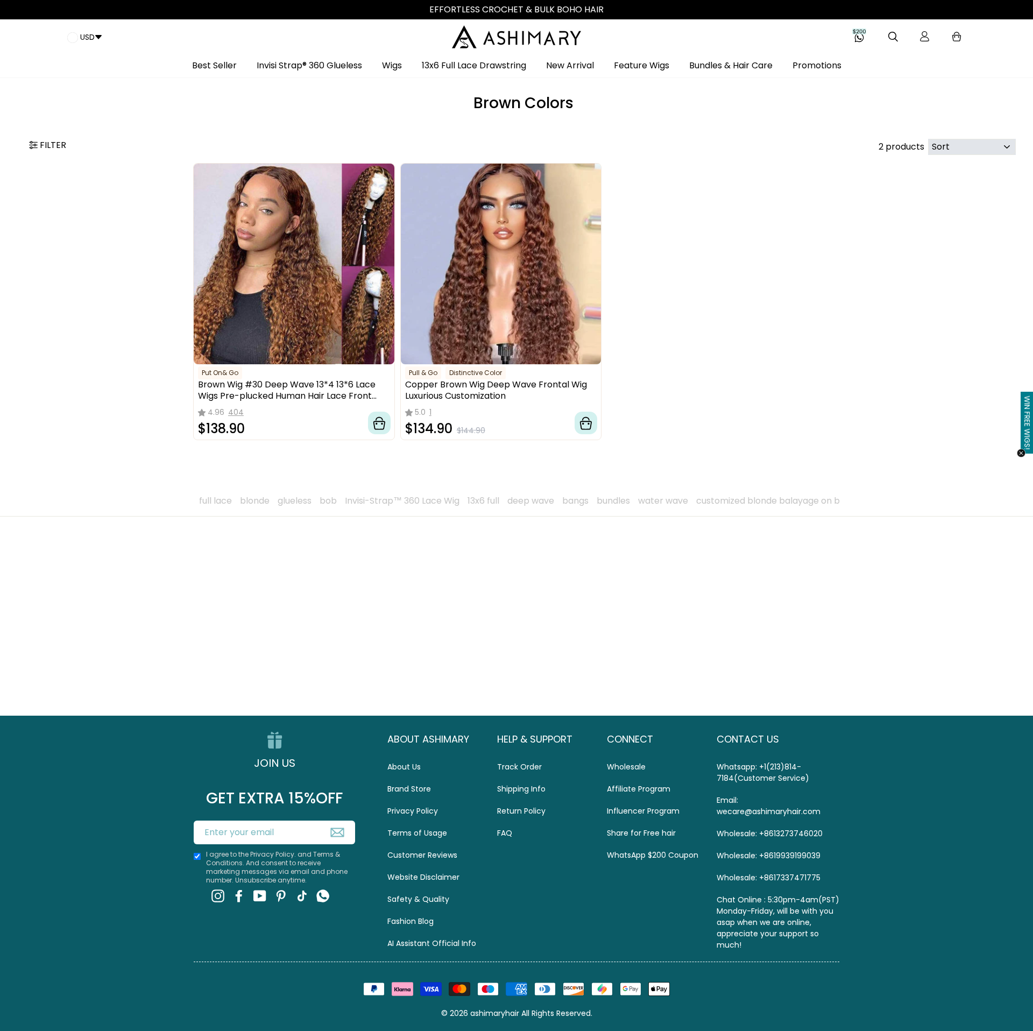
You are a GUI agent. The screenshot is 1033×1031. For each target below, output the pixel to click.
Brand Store (409, 788)
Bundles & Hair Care (731, 65)
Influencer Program (643, 811)
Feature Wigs (641, 65)
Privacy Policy (412, 811)
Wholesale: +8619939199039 (768, 855)
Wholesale (626, 766)
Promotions (817, 65)
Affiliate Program (638, 788)
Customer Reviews (422, 855)
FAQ (504, 833)
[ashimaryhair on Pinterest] (280, 896)
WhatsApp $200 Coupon (652, 855)
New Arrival (570, 65)
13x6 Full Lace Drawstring (474, 65)
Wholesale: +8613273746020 (770, 833)
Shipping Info (521, 788)
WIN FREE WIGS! (1027, 423)
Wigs (392, 65)
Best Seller (214, 65)
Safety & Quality (418, 899)
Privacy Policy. (273, 854)
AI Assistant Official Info (431, 943)
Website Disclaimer (423, 877)
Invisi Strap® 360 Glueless (309, 65)
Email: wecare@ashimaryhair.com (768, 806)
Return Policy (521, 811)
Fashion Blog (410, 921)
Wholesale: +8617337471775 (768, 877)
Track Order (519, 766)
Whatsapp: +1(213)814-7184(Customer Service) (763, 772)
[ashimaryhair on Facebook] (238, 896)
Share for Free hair (641, 833)
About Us (404, 766)
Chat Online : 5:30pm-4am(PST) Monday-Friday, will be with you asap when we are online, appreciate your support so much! (778, 922)
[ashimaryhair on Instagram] (217, 896)
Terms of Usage (417, 833)
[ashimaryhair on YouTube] (259, 896)
